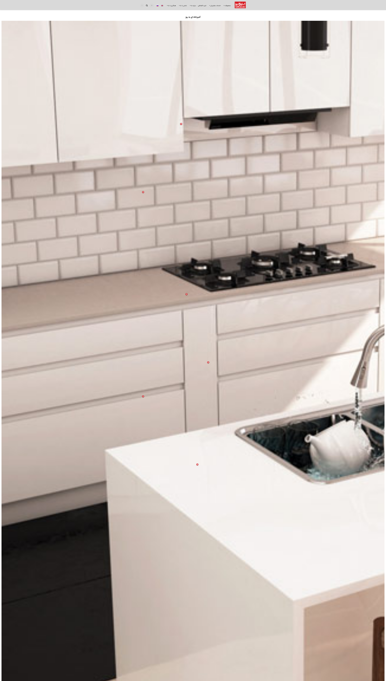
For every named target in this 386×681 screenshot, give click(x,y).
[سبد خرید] (151, 5)
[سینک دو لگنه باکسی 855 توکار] (197, 464)
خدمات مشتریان (215, 5)
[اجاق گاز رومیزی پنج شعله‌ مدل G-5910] (186, 294)
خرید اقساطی (202, 5)
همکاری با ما (172, 5)
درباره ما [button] (193, 5)
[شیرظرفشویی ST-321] (208, 362)
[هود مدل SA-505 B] (181, 124)
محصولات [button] (228, 5)
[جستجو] (147, 6)
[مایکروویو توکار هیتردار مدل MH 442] (143, 192)
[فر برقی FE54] (143, 396)
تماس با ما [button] (183, 5)
